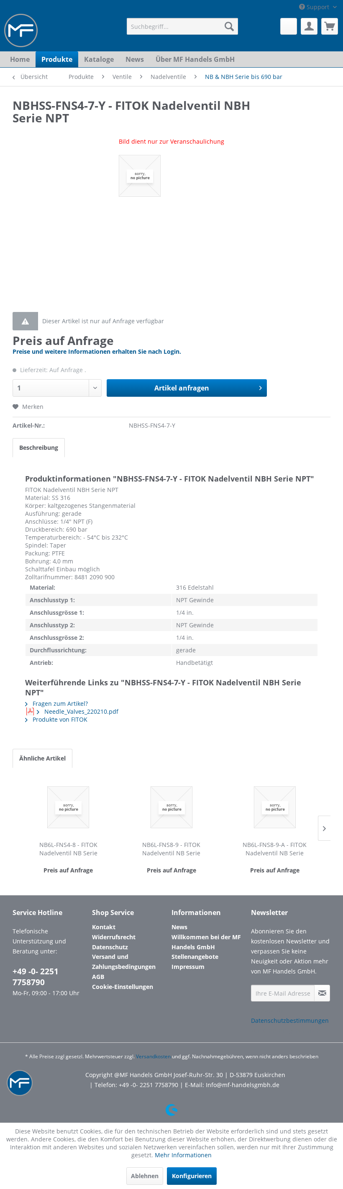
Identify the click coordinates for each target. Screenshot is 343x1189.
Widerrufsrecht (114, 937)
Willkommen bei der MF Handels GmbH (206, 942)
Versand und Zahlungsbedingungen (124, 962)
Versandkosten (153, 1056)
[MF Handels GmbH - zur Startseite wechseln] (21, 30)
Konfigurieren (192, 1176)
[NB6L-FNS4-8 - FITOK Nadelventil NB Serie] (68, 807)
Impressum (188, 967)
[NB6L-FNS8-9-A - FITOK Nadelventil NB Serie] (274, 807)
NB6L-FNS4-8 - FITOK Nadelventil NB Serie (68, 849)
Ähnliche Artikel (42, 758)
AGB (98, 977)
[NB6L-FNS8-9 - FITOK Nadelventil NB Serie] (171, 807)
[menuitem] (182, 26)
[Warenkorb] (329, 26)
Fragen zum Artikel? (59, 703)
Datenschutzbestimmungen (290, 1020)
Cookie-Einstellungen (122, 987)
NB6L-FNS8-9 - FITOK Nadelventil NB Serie (171, 849)
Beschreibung (38, 447)
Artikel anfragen (181, 388)
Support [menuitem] (318, 7)
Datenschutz (110, 947)
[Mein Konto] (309, 26)
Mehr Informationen (183, 1155)
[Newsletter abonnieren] (322, 993)
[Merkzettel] (288, 26)
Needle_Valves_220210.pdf (80, 711)
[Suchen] (229, 26)
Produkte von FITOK (59, 719)
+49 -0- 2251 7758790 (36, 977)
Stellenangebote (195, 957)
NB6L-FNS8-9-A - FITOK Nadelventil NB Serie (275, 849)
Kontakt (103, 927)
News (179, 927)
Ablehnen (145, 1176)
